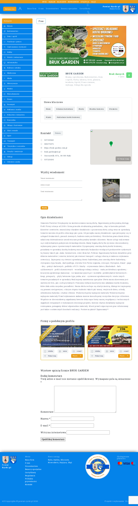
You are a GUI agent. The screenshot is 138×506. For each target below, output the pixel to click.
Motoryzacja (12, 83)
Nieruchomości (13, 94)
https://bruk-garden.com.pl (55, 148)
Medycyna (11, 73)
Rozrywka (11, 120)
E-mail (45, 425)
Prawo (9, 99)
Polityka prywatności (31, 480)
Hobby (9, 52)
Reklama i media (14, 109)
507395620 (49, 140)
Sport (9, 136)
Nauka (10, 89)
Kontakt (28, 484)
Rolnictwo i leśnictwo (16, 115)
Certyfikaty (85, 8)
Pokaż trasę (124, 159)
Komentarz (47, 411)
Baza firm (32, 8)
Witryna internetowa (53, 432)
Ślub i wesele (12, 130)
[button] (111, 144)
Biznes (10, 26)
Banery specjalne (69, 8)
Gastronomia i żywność (16, 47)
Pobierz (58, 133)
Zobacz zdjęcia (122, 196)
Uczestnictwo (52, 8)
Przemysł (11, 104)
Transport (11, 141)
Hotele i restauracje (15, 57)
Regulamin (30, 475)
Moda (9, 78)
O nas (41, 8)
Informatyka (12, 62)
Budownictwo (12, 31)
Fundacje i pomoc (14, 42)
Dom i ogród (12, 36)
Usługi (10, 157)
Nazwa (45, 418)
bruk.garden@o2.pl (52, 152)
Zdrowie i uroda (13, 162)
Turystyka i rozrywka (16, 146)
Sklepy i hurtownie (14, 125)
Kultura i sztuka (14, 68)
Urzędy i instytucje (15, 151)
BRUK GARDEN (74, 73)
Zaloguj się (10, 9)
